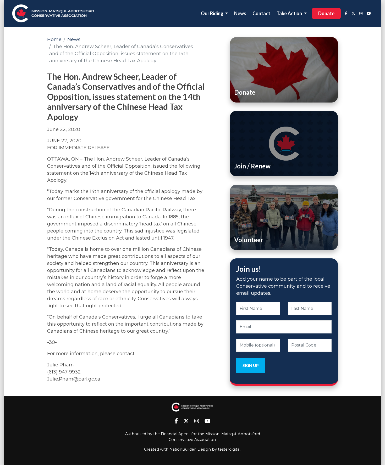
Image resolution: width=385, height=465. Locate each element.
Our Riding (212, 13)
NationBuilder (182, 449)
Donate (326, 13)
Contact (261, 13)
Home (54, 39)
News (240, 13)
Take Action (290, 13)
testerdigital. (229, 449)
